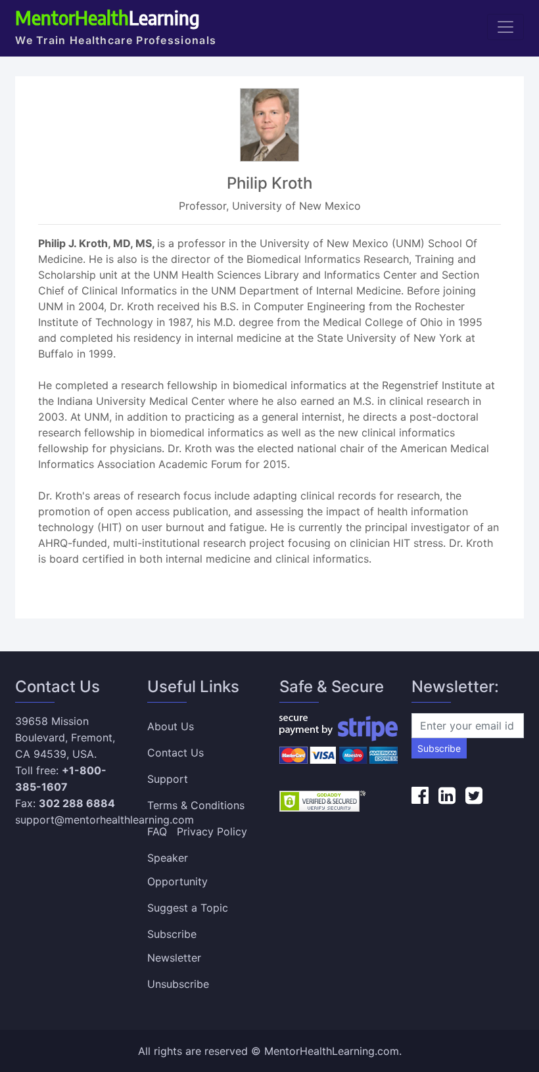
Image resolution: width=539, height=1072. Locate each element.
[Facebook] (420, 795)
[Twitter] (473, 795)
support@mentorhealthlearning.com (104, 819)
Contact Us (175, 752)
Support (167, 778)
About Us (170, 726)
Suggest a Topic (187, 907)
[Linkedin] (447, 795)
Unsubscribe (178, 983)
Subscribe (439, 748)
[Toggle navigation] (505, 27)
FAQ (157, 831)
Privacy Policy (212, 831)
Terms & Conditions (196, 805)
